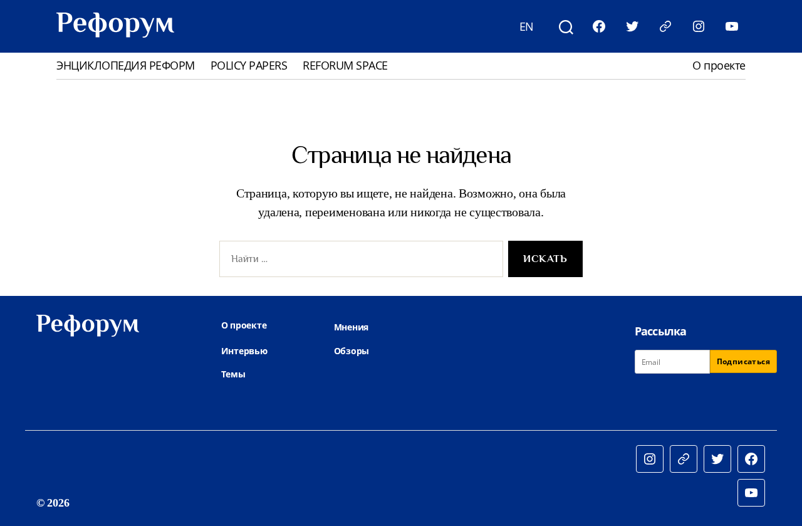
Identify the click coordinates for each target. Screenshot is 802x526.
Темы (233, 374)
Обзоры (351, 351)
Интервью (244, 351)
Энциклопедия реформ (125, 66)
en (526, 26)
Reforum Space (345, 66)
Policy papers (249, 66)
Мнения (351, 327)
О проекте (719, 66)
